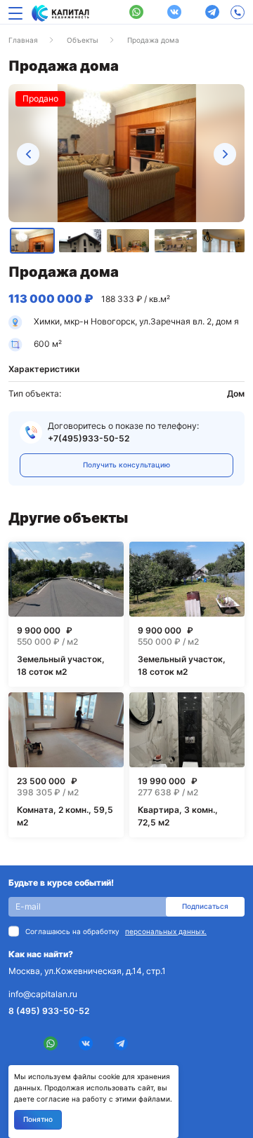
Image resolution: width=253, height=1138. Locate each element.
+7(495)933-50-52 (88, 438)
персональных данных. (166, 931)
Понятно (38, 1119)
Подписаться (205, 906)
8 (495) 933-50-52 (48, 1011)
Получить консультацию (126, 464)
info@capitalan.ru (42, 994)
